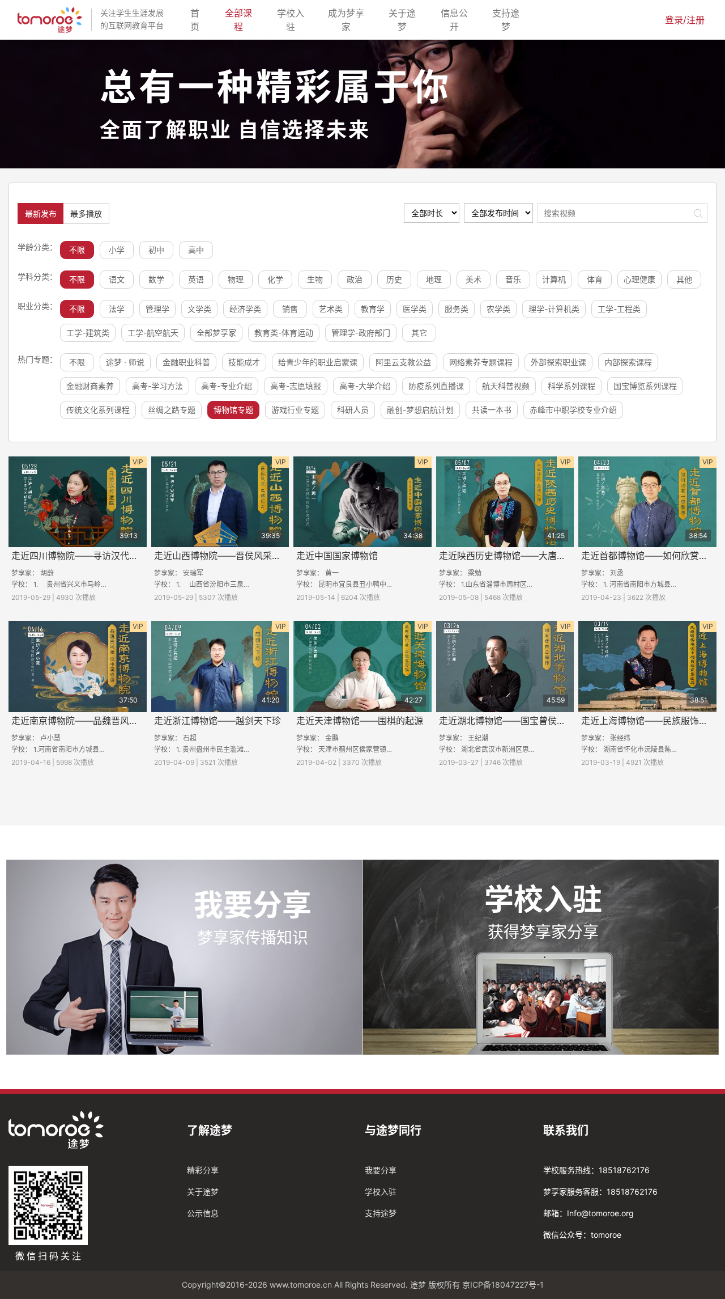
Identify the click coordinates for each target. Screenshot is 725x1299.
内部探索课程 (628, 362)
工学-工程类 (619, 309)
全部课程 (242, 19)
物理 (236, 279)
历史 (394, 279)
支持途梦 (509, 19)
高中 (196, 250)
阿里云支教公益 (403, 362)
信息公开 (458, 19)
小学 (117, 250)
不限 (77, 250)
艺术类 (331, 309)
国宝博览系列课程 (645, 386)
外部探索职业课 (558, 362)
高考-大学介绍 (364, 386)
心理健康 (639, 279)
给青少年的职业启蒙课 (317, 362)
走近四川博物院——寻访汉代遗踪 (79, 555)
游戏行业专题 (295, 409)
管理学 (157, 309)
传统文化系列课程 (98, 409)
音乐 (513, 279)
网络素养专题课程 (481, 362)
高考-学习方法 (157, 386)
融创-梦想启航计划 (420, 409)
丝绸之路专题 (171, 409)
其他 (684, 279)
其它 (419, 332)
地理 (434, 279)
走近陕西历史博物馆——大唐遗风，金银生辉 (529, 555)
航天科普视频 (506, 386)
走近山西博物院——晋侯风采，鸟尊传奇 (235, 555)
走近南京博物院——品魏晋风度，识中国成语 (102, 720)
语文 (117, 279)
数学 (156, 279)
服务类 (456, 309)
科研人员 (353, 409)
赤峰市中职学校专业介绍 (573, 409)
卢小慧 (50, 738)
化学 (275, 279)
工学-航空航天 (152, 332)
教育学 (373, 309)
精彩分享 (203, 1170)
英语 (196, 279)
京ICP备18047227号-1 (503, 1284)
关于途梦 (406, 19)
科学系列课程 (571, 386)
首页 (198, 19)
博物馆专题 (233, 409)
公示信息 (203, 1213)
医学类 (415, 309)
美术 (473, 279)
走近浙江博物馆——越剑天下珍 (217, 720)
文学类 (199, 309)
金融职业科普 (186, 362)
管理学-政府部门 (360, 332)
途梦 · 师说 (125, 362)
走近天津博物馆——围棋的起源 (359, 720)
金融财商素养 (90, 386)
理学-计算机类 (553, 309)
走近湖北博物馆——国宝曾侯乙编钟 (511, 720)
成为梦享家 (349, 19)
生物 (315, 279)
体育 (595, 279)
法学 (117, 309)
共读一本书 (491, 409)
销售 (290, 309)
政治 (354, 279)
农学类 (498, 309)
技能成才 (244, 362)
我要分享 (380, 1170)
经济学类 (245, 309)
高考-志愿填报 (295, 386)
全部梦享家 (216, 332)
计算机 (554, 279)
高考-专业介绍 (226, 386)
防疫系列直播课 (436, 386)
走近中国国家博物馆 (337, 555)
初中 (156, 250)
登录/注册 (685, 20)
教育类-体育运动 (283, 332)
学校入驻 (294, 19)
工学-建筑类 (87, 332)
